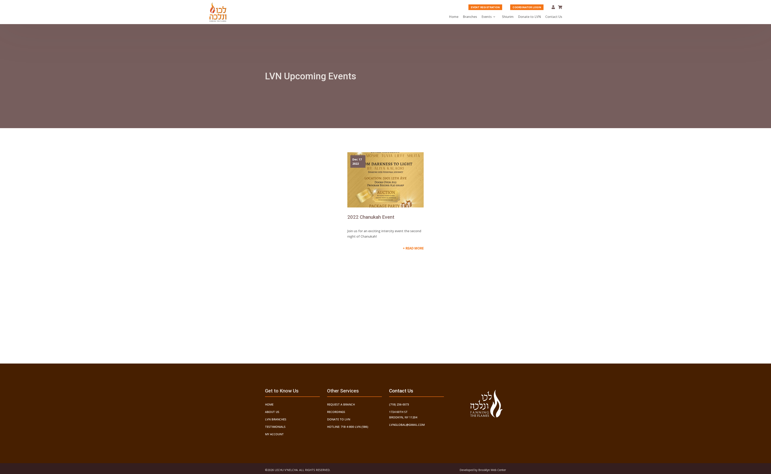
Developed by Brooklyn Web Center (483, 470)
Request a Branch (341, 404)
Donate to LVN (529, 16)
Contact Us (553, 16)
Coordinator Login (527, 7)
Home (453, 16)
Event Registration (485, 7)
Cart (560, 7)
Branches (470, 16)
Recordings (336, 412)
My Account (553, 7)
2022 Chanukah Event (370, 217)
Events (486, 16)
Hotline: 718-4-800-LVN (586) (347, 427)
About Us (272, 412)
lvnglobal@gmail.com (407, 425)
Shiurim (508, 16)
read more (415, 248)
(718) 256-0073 (399, 404)
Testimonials (275, 427)
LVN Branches (275, 419)
